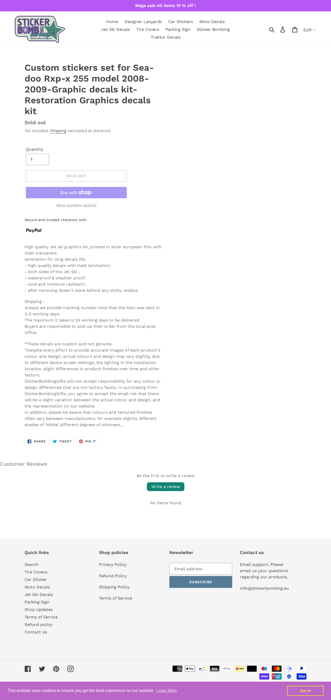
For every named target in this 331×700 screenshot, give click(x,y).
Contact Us (36, 632)
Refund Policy (113, 575)
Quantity (34, 149)
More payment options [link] (76, 205)
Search (32, 564)
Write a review (165, 486)
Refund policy (38, 624)
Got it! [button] (305, 691)
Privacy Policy (112, 564)
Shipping (58, 130)
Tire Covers (36, 572)
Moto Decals (37, 587)
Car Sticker (36, 579)
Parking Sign (37, 602)
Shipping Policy (114, 587)
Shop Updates (39, 609)
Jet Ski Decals (39, 594)
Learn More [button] (166, 690)
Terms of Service (41, 617)
